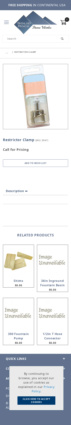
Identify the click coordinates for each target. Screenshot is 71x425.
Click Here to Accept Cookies (36, 400)
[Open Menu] (6, 22)
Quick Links (16, 359)
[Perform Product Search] (62, 38)
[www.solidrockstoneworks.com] (35, 22)
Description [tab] (15, 191)
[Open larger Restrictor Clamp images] (35, 99)
